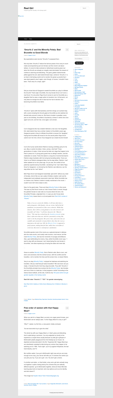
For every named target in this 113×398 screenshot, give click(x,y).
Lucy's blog (77, 84)
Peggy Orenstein (79, 169)
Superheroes (78, 119)
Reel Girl (28, 8)
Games (76, 80)
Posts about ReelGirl (79, 105)
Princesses (77, 106)
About (30, 39)
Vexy (67, 299)
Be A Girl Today (78, 141)
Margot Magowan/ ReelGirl (81, 85)
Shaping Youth (78, 180)
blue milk (77, 143)
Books (76, 74)
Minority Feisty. (39, 252)
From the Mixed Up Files (80, 151)
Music (76, 98)
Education (77, 77)
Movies (29, 299)
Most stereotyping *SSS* (33, 383)
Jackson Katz (78, 161)
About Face (77, 138)
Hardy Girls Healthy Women (81, 158)
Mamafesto (77, 164)
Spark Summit (78, 182)
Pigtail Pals (77, 171)
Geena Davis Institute (80, 154)
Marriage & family (79, 87)
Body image (77, 72)
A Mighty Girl (78, 136)
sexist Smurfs (65, 383)
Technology (77, 121)
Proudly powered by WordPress (56, 392)
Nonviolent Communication (81, 100)
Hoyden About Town (39, 376)
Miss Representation (79, 166)
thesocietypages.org (52, 376)
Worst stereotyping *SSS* (81, 131)
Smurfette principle (55, 214)
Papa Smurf (44, 299)
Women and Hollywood (80, 187)
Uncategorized (78, 129)
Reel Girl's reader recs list (81, 108)
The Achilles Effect (79, 184)
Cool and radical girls (80, 76)
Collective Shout (78, 146)
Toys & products (42, 383)
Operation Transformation (81, 167)
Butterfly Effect (78, 145)
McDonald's (58, 383)
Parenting (77, 102)
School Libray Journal (80, 179)
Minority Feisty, (32, 237)
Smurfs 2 (63, 299)
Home (25, 39)
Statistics (77, 118)
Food (76, 79)
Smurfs (30, 385)
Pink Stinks (77, 172)
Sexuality (77, 115)
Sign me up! (79, 63)
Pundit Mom (77, 177)
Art (75, 71)
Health (76, 82)
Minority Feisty (53, 187)
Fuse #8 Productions (79, 153)
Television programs (79, 123)
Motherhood (77, 95)
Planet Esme (78, 174)
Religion (77, 111)
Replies (26, 300)
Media (76, 89)
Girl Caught (77, 156)
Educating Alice (78, 148)
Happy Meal (53, 383)
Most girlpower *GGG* (80, 92)
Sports (76, 116)
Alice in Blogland (79, 69)
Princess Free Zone (79, 175)
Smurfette (50, 299)
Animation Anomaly (79, 140)
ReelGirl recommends (80, 110)
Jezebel (76, 162)
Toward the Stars (79, 185)
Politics (76, 103)
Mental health (78, 90)
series (76, 113)
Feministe (77, 149)
